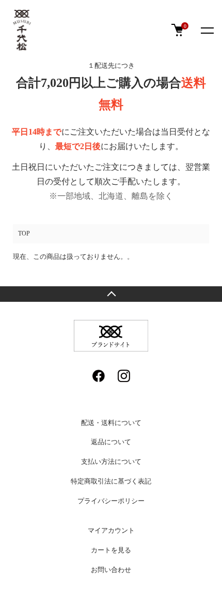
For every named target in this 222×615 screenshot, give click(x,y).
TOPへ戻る (111, 294)
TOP (24, 233)
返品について (111, 442)
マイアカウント (111, 530)
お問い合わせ (111, 570)
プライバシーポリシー (111, 501)
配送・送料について (111, 423)
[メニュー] (206, 30)
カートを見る (111, 550)
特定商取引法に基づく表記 (111, 481)
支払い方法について (111, 461)
